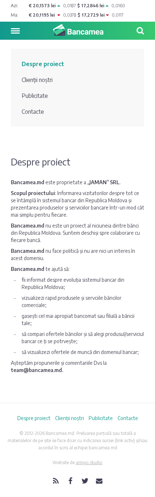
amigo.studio (89, 462)
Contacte (33, 111)
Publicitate (35, 95)
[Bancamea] (77, 30)
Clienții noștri (37, 79)
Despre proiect (43, 64)
